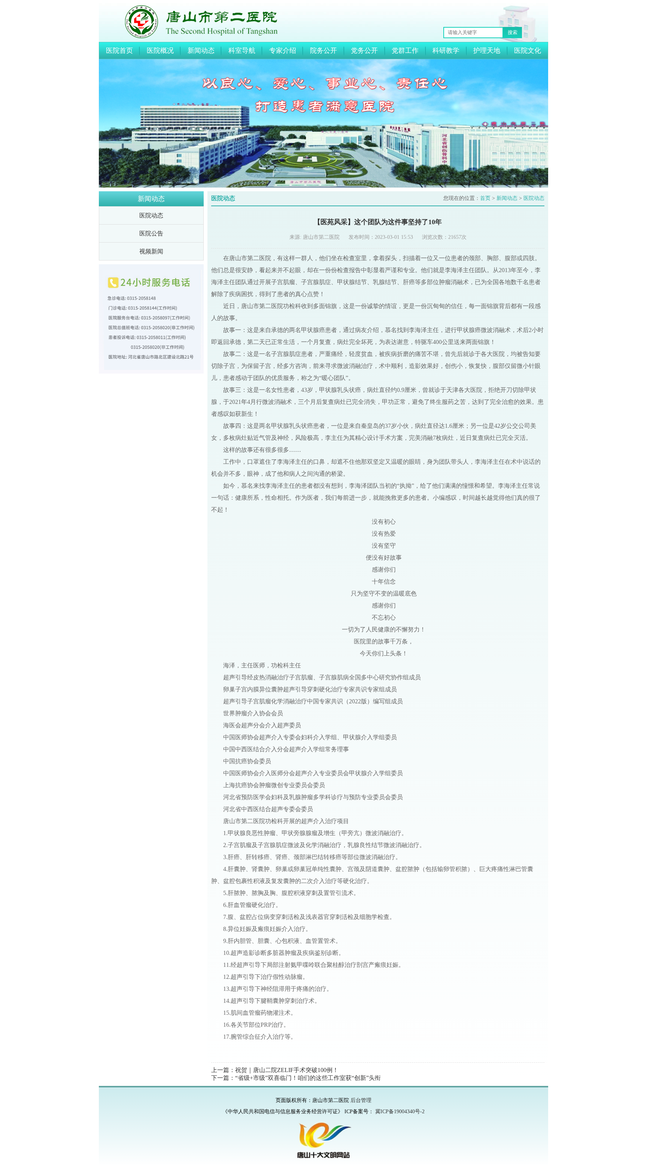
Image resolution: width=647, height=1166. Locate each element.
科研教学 (445, 50)
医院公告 (151, 233)
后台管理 (360, 1100)
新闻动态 (201, 50)
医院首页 (119, 50)
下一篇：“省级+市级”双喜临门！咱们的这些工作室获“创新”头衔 (296, 1078)
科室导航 (241, 50)
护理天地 (486, 50)
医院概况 (160, 50)
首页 (485, 198)
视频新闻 (151, 251)
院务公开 (323, 50)
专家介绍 (282, 50)
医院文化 (527, 50)
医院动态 (151, 215)
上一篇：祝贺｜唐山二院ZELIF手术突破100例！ (274, 1070)
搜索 (512, 32)
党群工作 (405, 50)
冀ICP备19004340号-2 (400, 1111)
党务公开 (364, 50)
